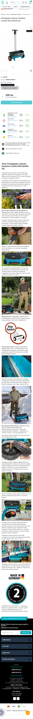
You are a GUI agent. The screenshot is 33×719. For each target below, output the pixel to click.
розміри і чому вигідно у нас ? (12, 121)
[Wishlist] (6, 70)
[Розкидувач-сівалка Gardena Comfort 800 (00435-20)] (16, 45)
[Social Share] (30, 70)
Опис (15, 6)
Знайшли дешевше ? (11, 97)
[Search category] (23, 2)
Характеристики (25, 6)
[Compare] (2, 70)
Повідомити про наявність (10, 88)
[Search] (26, 2)
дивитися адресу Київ (12, 116)
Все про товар (6, 6)
